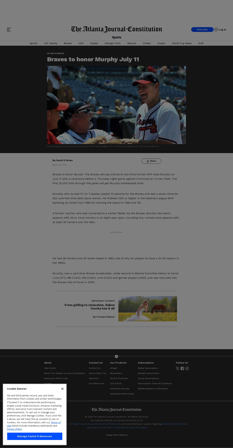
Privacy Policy (14, 429)
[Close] (62, 389)
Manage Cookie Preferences (34, 436)
